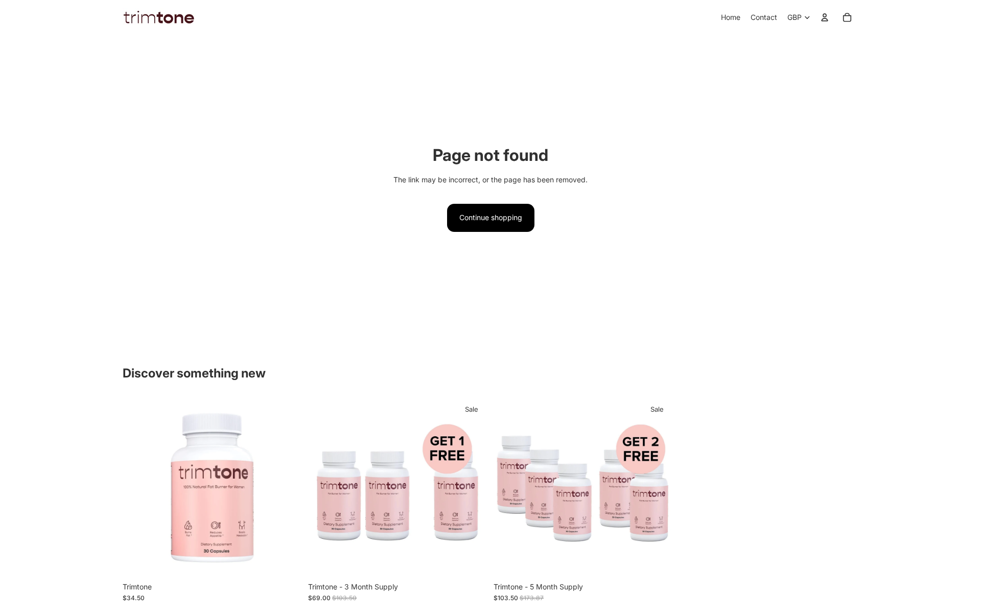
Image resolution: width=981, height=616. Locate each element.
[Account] (824, 17)
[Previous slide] (138, 488)
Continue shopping (490, 217)
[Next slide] (286, 488)
